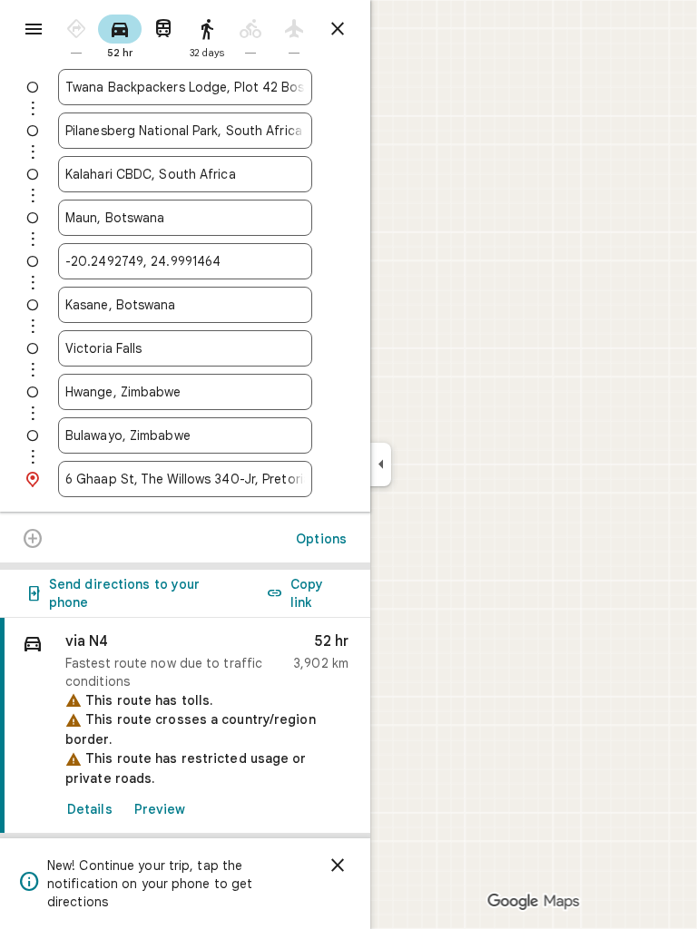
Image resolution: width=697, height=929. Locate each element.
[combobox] (185, 87)
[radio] (76, 35)
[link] (185, 726)
